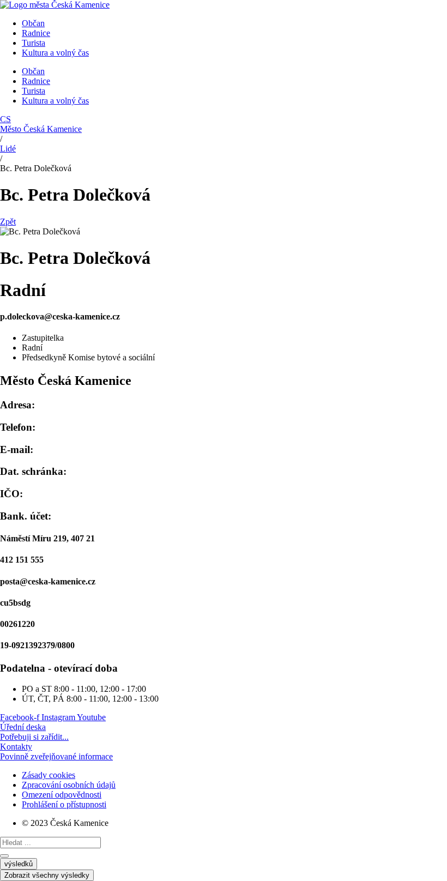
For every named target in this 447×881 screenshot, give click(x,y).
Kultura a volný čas (55, 52)
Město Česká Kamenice (41, 129)
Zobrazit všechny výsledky (46, 875)
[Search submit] (4, 856)
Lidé (8, 148)
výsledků (18, 864)
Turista (33, 42)
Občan (33, 23)
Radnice (36, 33)
